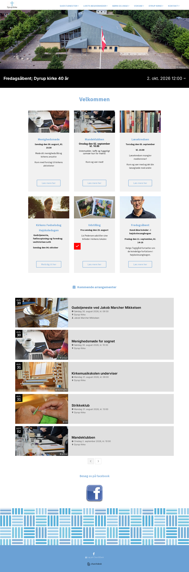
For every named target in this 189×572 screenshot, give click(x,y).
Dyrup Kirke (155, 5)
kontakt (173, 5)
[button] (49, 183)
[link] (69, 6)
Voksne (138, 5)
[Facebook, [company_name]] (94, 553)
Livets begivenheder (94, 5)
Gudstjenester (68, 5)
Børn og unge (120, 5)
